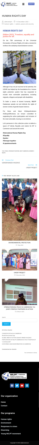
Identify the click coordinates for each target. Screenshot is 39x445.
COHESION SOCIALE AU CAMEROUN (11, 333)
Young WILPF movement (11, 434)
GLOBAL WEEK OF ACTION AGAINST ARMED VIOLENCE (16, 337)
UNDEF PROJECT (19, 273)
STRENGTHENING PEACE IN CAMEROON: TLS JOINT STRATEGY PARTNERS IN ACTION (19, 308)
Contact (4, 406)
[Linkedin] (27, 386)
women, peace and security (25, 24)
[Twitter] (17, 386)
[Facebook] (12, 386)
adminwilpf (8, 22)
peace (6, 151)
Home (3, 402)
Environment (6, 423)
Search (4, 317)
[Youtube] (22, 386)
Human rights (8, 24)
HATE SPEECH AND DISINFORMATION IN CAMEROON (16, 344)
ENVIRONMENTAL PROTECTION (19, 243)
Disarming (5, 430)
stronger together (14, 151)
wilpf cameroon (24, 151)
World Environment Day (8, 335)
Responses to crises (9, 426)
